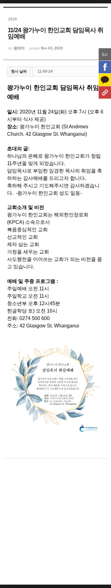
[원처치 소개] (105, 92)
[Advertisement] (55, 526)
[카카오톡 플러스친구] (105, 80)
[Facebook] (105, 67)
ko (105, 54)
